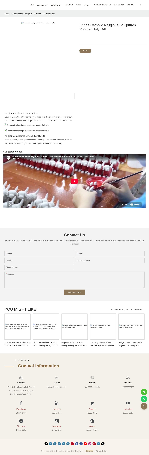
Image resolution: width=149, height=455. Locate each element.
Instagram (56, 426)
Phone (92, 383)
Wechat (128, 383)
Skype (92, 426)
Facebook (21, 409)
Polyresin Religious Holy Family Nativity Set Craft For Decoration (73, 344)
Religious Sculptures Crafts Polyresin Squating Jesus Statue (130, 344)
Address (21, 383)
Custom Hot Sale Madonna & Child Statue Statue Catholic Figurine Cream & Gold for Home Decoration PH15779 (17, 344)
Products (129, 309)
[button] (133, 5)
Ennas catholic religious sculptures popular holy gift (34, 14)
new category (138, 309)
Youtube (128, 409)
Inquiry (85, 51)
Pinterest (21, 426)
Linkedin (57, 409)
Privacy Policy (101, 451)
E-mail (57, 383)
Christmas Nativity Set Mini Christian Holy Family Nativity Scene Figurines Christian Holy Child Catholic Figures (45, 344)
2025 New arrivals (117, 309)
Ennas (7, 14)
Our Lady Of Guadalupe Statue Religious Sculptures (102, 344)
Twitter (92, 409)
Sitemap (89, 451)
